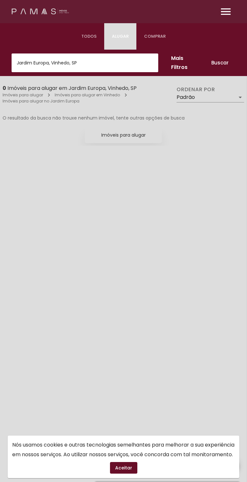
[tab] (89, 36)
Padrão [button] (186, 97)
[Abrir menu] (225, 11)
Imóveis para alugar (23, 95)
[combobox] (85, 62)
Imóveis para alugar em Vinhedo (87, 95)
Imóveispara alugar (123, 135)
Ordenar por (196, 89)
